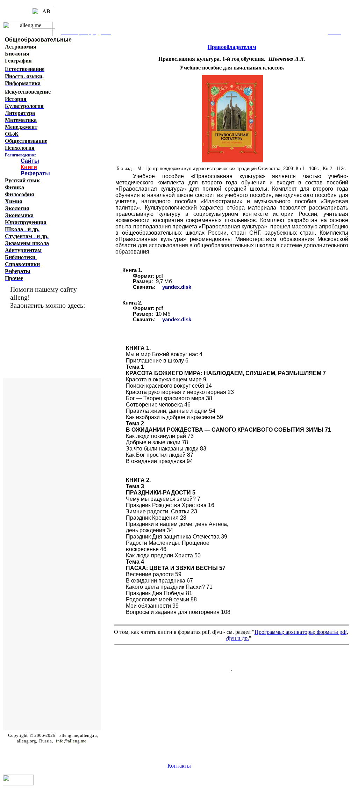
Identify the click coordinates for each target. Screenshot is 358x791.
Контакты (179, 766)
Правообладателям (232, 47)
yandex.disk (176, 287)
